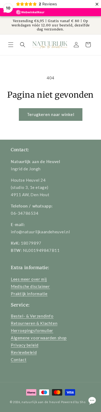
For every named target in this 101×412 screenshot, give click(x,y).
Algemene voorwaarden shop (39, 337)
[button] (11, 45)
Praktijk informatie (29, 293)
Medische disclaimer (30, 286)
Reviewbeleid (24, 352)
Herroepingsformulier (32, 330)
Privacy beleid (24, 345)
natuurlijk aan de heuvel (41, 402)
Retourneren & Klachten (34, 323)
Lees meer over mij (29, 279)
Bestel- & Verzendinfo (32, 316)
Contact (18, 359)
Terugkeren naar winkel (50, 114)
